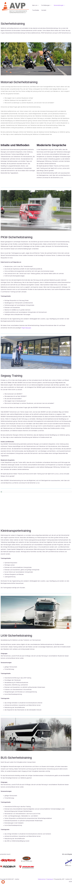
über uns (34, 5)
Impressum (50, 879)
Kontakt (43, 10)
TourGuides (35, 10)
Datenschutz (42, 879)
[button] (3, 882)
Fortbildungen (45, 5)
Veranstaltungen (58, 5)
